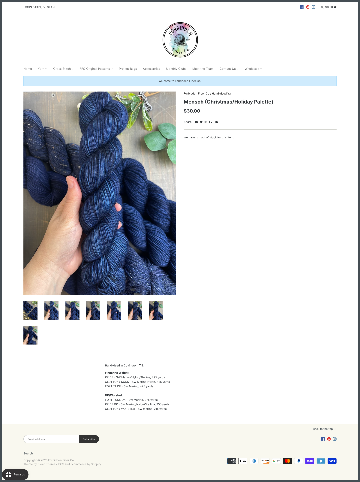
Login (27, 7)
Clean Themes (47, 464)
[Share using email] (216, 121)
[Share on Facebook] (196, 121)
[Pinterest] (308, 7)
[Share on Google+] (211, 121)
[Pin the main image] (206, 121)
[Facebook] (302, 7)
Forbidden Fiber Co (196, 93)
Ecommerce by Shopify (85, 464)
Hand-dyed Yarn (222, 93)
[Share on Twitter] (201, 121)
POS (61, 464)
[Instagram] (313, 7)
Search (28, 453)
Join (37, 7)
